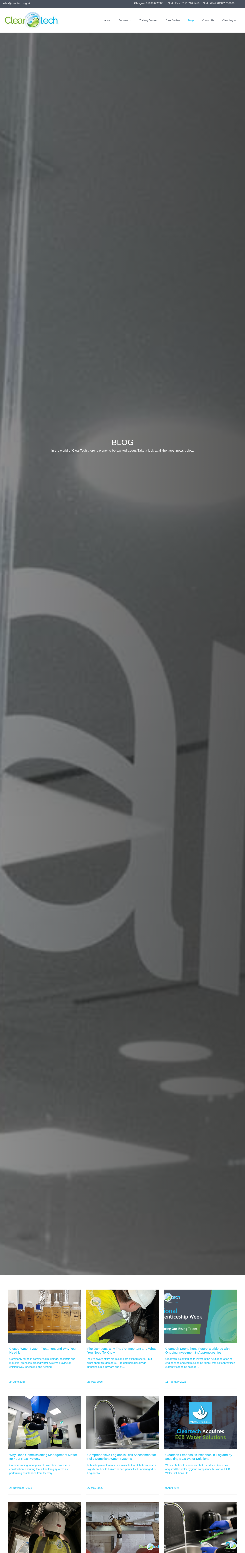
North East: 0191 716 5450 (184, 3)
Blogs (191, 20)
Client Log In (229, 20)
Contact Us (208, 20)
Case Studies (173, 20)
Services (123, 20)
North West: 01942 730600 (218, 3)
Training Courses (149, 20)
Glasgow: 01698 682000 (148, 3)
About (107, 20)
